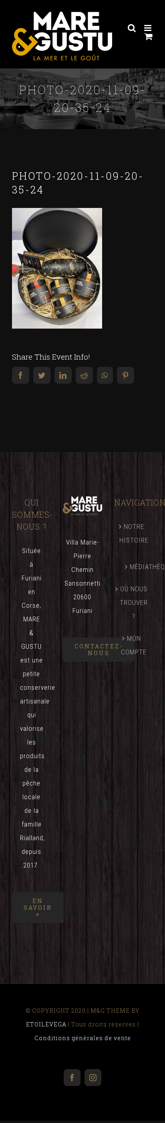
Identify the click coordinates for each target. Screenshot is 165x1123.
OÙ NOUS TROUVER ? (134, 602)
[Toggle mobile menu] (148, 28)
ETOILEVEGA (46, 1024)
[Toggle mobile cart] (149, 36)
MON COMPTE (134, 645)
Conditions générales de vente (82, 1038)
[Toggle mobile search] (132, 28)
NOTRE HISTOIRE (134, 533)
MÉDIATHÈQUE (137, 567)
